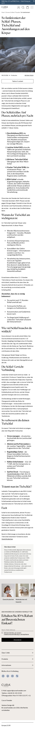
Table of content (17, 81)
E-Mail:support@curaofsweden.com (14, 690)
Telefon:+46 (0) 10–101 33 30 (12, 693)
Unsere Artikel (10, 12)
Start (3, 12)
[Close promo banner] (34, 1)
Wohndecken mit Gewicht (21, 600)
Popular (17, 12)
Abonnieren (17, 640)
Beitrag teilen (29, 75)
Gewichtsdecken (13, 474)
